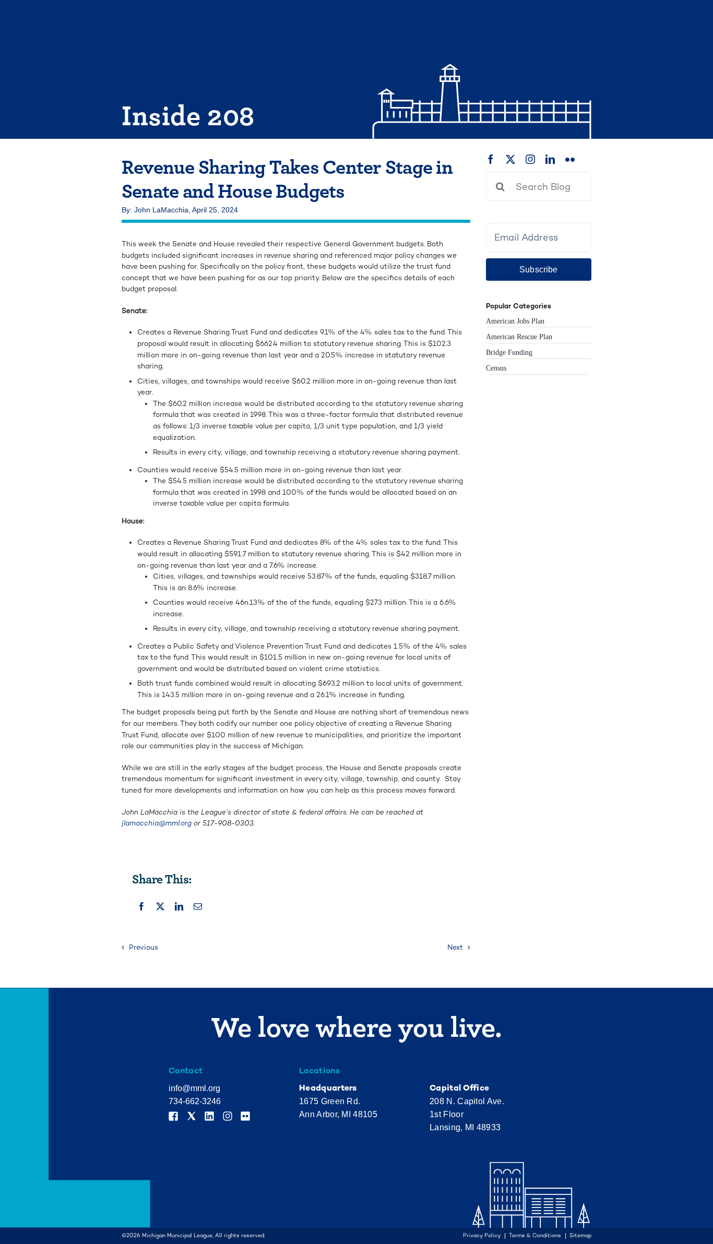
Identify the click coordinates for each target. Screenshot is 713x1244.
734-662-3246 (195, 1101)
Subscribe (538, 269)
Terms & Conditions (535, 1236)
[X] (160, 906)
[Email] (197, 906)
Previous (143, 947)
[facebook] (490, 159)
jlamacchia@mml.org (157, 823)
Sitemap (580, 1236)
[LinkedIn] (179, 906)
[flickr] (570, 159)
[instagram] (530, 159)
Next (455, 947)
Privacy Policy (482, 1236)
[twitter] (510, 159)
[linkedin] (550, 159)
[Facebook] (141, 906)
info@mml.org (194, 1088)
